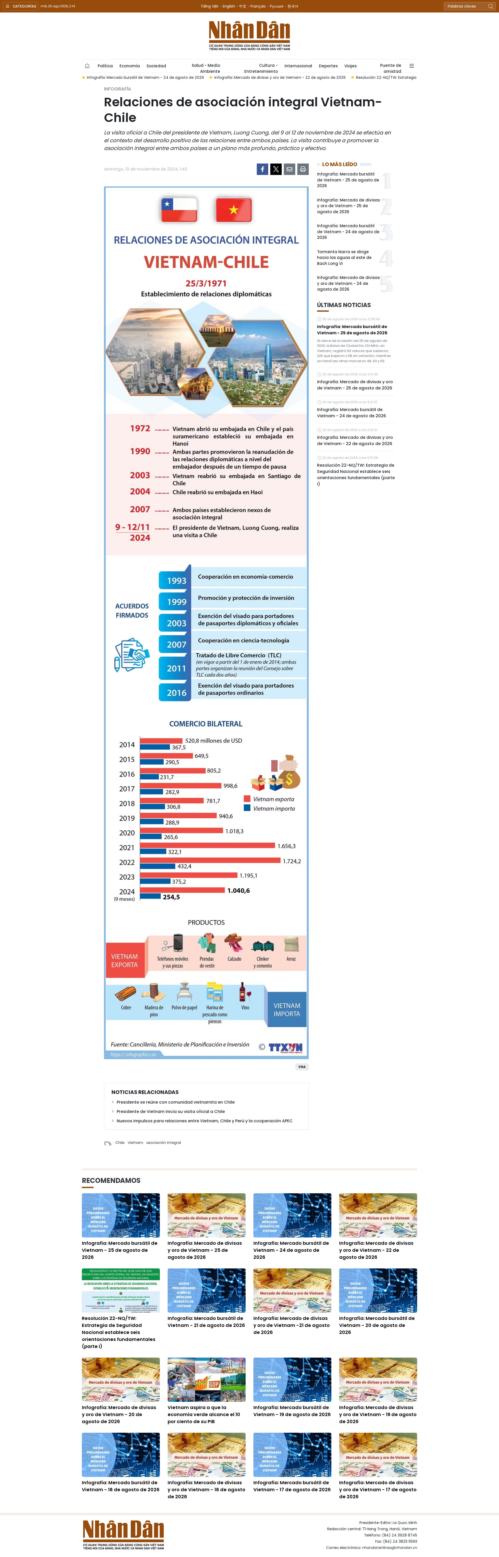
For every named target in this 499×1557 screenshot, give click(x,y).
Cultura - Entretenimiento (261, 68)
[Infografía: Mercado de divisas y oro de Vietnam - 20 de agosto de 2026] (121, 1380)
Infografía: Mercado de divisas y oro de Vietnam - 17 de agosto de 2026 (378, 1489)
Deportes (328, 66)
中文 (242, 6)
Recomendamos (111, 1180)
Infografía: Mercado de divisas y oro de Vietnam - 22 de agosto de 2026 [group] (239, 77)
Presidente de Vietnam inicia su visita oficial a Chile (171, 1112)
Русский (276, 6)
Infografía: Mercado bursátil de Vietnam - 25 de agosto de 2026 (348, 179)
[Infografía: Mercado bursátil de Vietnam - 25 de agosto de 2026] (121, 1215)
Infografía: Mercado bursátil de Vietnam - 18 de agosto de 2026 (121, 1486)
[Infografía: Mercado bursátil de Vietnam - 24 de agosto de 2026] (292, 1215)
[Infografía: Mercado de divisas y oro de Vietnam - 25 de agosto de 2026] (207, 1215)
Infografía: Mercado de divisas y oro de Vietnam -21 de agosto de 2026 (291, 1325)
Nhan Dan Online (249, 35)
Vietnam (135, 1142)
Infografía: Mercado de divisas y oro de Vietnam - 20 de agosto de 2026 (119, 1414)
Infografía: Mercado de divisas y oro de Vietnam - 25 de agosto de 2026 (348, 205)
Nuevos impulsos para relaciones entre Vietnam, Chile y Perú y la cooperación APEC (205, 1121)
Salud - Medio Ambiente (206, 68)
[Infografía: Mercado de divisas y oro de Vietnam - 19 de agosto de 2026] (378, 1380)
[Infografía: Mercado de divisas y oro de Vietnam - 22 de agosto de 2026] (378, 1215)
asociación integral (163, 1142)
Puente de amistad (390, 68)
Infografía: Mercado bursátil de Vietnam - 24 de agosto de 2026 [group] (104, 77)
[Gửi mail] (289, 169)
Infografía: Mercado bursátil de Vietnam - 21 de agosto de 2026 (206, 1321)
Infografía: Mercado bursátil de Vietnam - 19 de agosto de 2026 (292, 1411)
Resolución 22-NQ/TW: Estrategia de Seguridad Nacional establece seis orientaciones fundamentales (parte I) (356, 474)
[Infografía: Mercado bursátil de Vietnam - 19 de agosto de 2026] (292, 1380)
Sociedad (156, 66)
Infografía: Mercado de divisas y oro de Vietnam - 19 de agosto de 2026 (378, 1414)
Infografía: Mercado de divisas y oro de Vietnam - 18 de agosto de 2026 (206, 1489)
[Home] (87, 66)
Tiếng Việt (210, 6)
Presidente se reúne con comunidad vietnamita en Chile (176, 1102)
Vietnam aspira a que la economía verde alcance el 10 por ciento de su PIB (204, 1414)
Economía (130, 66)
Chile (119, 1142)
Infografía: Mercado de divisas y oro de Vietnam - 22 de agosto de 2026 (355, 440)
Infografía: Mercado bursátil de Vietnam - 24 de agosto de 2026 (348, 231)
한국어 (292, 6)
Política (105, 66)
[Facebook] (262, 169)
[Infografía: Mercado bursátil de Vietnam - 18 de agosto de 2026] (121, 1455)
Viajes (350, 66)
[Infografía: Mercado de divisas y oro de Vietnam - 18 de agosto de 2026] (207, 1455)
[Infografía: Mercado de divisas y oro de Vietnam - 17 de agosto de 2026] (378, 1455)
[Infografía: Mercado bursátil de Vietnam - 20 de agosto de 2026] (378, 1290)
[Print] (303, 169)
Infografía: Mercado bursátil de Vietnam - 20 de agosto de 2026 (377, 1325)
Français (258, 6)
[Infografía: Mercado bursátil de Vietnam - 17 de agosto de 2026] (292, 1455)
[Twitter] (276, 169)
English (229, 6)
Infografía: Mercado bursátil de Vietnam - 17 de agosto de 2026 (292, 1486)
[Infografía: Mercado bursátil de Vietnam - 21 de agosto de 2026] (207, 1290)
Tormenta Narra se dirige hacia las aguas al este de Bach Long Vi (344, 257)
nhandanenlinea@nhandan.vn (389, 1547)
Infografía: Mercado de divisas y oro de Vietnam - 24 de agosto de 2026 (348, 283)
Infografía (117, 89)
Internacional (298, 66)
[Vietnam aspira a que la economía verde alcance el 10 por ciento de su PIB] (207, 1380)
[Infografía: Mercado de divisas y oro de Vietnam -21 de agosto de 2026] (292, 1290)
